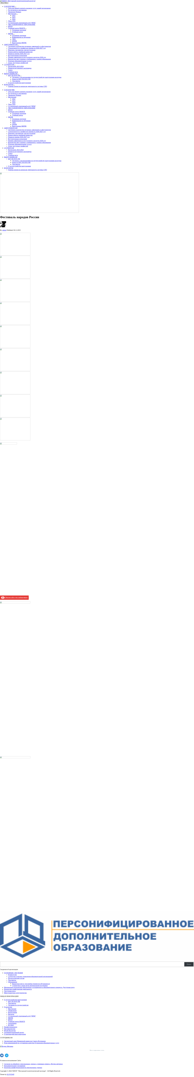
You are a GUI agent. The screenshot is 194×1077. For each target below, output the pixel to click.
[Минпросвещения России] (15, 758)
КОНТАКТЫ (8, 84)
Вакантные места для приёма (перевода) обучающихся (31, 984)
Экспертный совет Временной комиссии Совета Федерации (25, 1041)
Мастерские (12, 14)
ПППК (14, 41)
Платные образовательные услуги (20, 61)
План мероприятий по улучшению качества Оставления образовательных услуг (31, 1043)
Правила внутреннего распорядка (19, 68)
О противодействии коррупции (15, 1034)
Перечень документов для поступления (21, 50)
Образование (12, 982)
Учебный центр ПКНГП (16, 28)
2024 (13, 19)
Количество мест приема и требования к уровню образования (29, 59)
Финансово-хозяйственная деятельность (18, 989)
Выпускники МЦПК (19, 43)
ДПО (14, 39)
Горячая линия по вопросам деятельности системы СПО (27, 86)
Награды (11, 1014)
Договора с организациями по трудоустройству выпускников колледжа (36, 77)
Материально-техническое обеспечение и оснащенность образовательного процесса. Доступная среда (39, 987)
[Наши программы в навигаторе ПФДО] (97, 959)
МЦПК (10, 34)
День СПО (11, 21)
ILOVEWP (10, 1074)
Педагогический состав (16, 978)
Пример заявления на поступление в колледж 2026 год (27, 57)
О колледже (8, 1007)
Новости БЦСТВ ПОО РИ (21, 79)
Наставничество (9, 1029)
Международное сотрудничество (15, 993)
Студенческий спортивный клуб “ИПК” (22, 23)
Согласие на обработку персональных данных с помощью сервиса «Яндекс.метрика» (33, 1064)
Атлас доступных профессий (18, 63)
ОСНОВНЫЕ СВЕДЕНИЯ (13, 973)
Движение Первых (14, 12)
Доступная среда (10, 991)
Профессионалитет (10, 1027)
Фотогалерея (12, 1012)
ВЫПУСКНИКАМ (10, 74)
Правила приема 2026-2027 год (19, 54)
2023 (13, 17)
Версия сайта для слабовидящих (16, 597)
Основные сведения (19, 30)
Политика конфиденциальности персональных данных (23, 1067)
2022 (13, 15)
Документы (16, 81)
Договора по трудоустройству (18, 1005)
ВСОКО (11, 1025)
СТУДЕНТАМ (9, 64)
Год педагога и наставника (17, 10)
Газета (10, 70)
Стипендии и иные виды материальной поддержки (30, 985)
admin (4, 230)
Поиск (189, 964)
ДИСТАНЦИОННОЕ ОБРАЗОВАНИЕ (21, 24)
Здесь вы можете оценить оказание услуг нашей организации (29, 8)
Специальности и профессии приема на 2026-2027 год (27, 48)
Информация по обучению (21, 37)
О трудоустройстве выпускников (19, 83)
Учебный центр (17, 32)
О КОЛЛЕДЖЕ (9, 6)
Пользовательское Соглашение (14, 1066)
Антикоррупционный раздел (14, 1032)
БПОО (10, 26)
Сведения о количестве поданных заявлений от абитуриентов (29, 46)
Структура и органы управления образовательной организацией (30, 976)
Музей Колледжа (10, 1030)
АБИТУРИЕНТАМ (10, 44)
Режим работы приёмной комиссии (20, 52)
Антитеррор (12, 1023)
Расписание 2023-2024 (16, 66)
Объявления (12, 1010)
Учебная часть (13, 72)
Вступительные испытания (17, 55)
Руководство (12, 975)
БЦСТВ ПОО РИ (14, 75)
